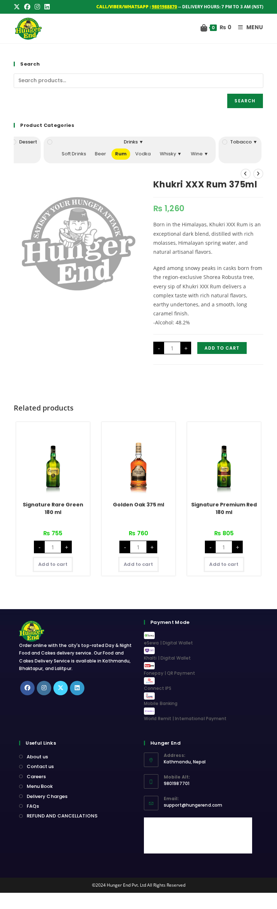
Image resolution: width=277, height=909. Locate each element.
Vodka (143, 153)
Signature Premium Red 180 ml (224, 508)
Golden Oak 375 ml (138, 504)
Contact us (40, 766)
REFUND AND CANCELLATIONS (62, 815)
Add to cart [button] (52, 564)
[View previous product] (246, 174)
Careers (36, 776)
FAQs (33, 806)
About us (37, 756)
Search (244, 101)
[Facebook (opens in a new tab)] (27, 6)
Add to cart (222, 348)
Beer (100, 153)
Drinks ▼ (134, 141)
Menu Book (40, 786)
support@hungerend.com (193, 805)
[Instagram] (44, 688)
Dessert (28, 141)
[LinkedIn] (77, 688)
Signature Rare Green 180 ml (53, 508)
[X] (60, 688)
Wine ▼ (200, 153)
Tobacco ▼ (244, 141)
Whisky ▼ (171, 153)
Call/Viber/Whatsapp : (136, 7)
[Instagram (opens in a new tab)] (37, 6)
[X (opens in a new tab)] (18, 6)
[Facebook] (27, 688)
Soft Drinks (74, 153)
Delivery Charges (47, 796)
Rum (121, 153)
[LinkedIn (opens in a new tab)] (47, 6)
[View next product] (258, 174)
